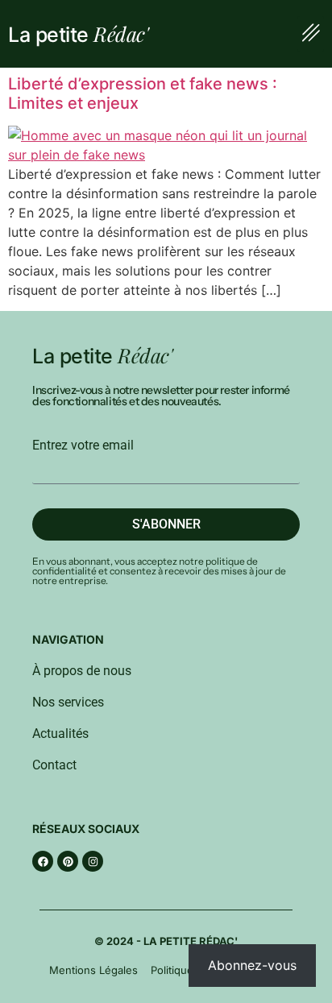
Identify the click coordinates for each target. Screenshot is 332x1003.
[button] (310, 34)
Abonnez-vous (252, 965)
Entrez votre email (83, 445)
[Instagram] (92, 861)
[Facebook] (42, 861)
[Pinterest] (67, 861)
